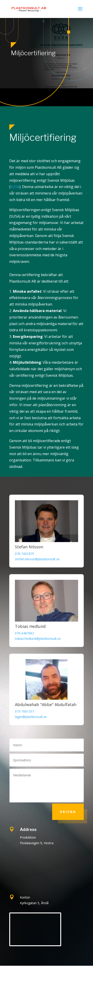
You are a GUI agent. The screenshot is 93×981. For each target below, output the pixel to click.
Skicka (68, 812)
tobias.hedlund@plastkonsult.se (38, 638)
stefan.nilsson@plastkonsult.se (37, 559)
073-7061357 (24, 711)
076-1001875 (24, 553)
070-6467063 (24, 633)
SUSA (14, 186)
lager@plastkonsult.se (31, 717)
